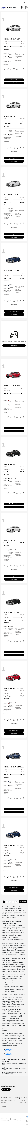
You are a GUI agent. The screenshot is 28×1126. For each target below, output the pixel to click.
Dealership (23, 1098)
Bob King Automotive (3, 1119)
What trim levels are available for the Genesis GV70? (13, 1071)
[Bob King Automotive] (9, 7)
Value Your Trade (14, 345)
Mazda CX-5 (7, 1052)
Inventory (4, 1098)
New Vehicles (4, 1100)
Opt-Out (25, 1119)
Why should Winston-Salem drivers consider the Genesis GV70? (14, 1064)
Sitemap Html (18, 1119)
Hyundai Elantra (8, 1048)
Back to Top (23, 901)
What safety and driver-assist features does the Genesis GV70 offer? (14, 1069)
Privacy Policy (7, 1119)
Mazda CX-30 (8, 1053)
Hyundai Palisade (8, 1054)
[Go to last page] (16, 901)
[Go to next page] (12, 901)
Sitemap (14, 1119)
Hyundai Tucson (8, 1049)
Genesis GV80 (8, 1050)
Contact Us (7, 1089)
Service (10, 1098)
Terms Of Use (11, 1119)
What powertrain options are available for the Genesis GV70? (14, 1066)
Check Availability (14, 82)
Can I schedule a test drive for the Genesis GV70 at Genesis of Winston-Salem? (14, 1073)
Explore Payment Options (14, 79)
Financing (17, 1098)
